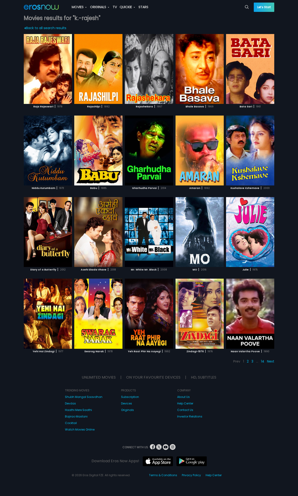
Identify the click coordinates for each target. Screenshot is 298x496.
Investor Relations (189, 416)
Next (270, 361)
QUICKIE (126, 7)
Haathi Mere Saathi (78, 410)
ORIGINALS (98, 7)
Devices (126, 403)
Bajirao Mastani (76, 416)
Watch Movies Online (80, 429)
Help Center (185, 403)
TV (115, 7)
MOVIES (78, 7)
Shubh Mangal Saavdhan (83, 397)
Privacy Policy (191, 475)
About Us (183, 397)
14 (262, 361)
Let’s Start (264, 7)
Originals (127, 410)
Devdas (70, 403)
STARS (143, 7)
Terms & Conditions (163, 475)
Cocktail (71, 423)
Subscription (130, 397)
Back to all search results (46, 28)
